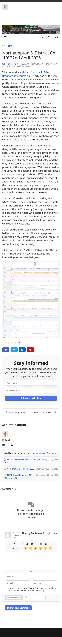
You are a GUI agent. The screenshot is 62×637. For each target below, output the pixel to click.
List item (50, 543)
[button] (42, 36)
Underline (19, 543)
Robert (25, 64)
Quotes (12, 548)
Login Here (51, 533)
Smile (30, 548)
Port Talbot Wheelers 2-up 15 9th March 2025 (47, 412)
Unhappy (45, 548)
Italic (14, 543)
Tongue (40, 548)
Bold (9, 543)
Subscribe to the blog (31, 398)
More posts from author (47, 453)
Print (9, 45)
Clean (17, 548)
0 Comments (24, 66)
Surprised (35, 548)
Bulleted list (40, 543)
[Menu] (58, 6)
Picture (32, 543)
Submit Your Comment (18, 608)
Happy (25, 548)
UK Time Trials (10, 64)
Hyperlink (27, 543)
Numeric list (45, 543)
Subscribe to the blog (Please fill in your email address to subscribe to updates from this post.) (32, 589)
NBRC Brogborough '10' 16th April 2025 (20, 412)
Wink (50, 548)
